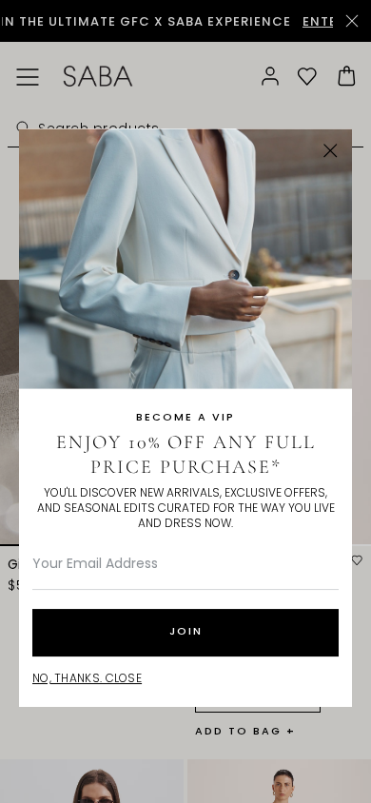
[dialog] (185, 401)
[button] (330, 151)
